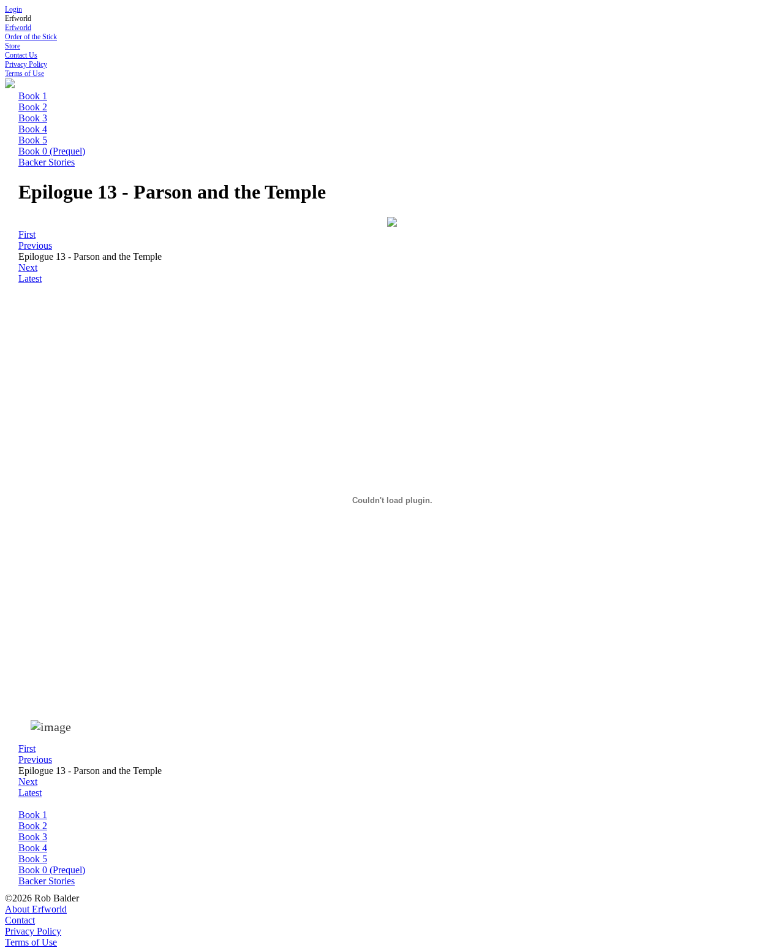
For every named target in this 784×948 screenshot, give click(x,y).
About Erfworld (36, 909)
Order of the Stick (31, 36)
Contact (20, 920)
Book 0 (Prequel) (51, 151)
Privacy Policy (26, 64)
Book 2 (32, 107)
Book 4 (32, 129)
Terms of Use (24, 73)
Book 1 (32, 96)
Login (13, 9)
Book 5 (32, 140)
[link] (27, 234)
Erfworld (18, 27)
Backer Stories (46, 162)
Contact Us (21, 55)
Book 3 (32, 118)
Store (12, 46)
